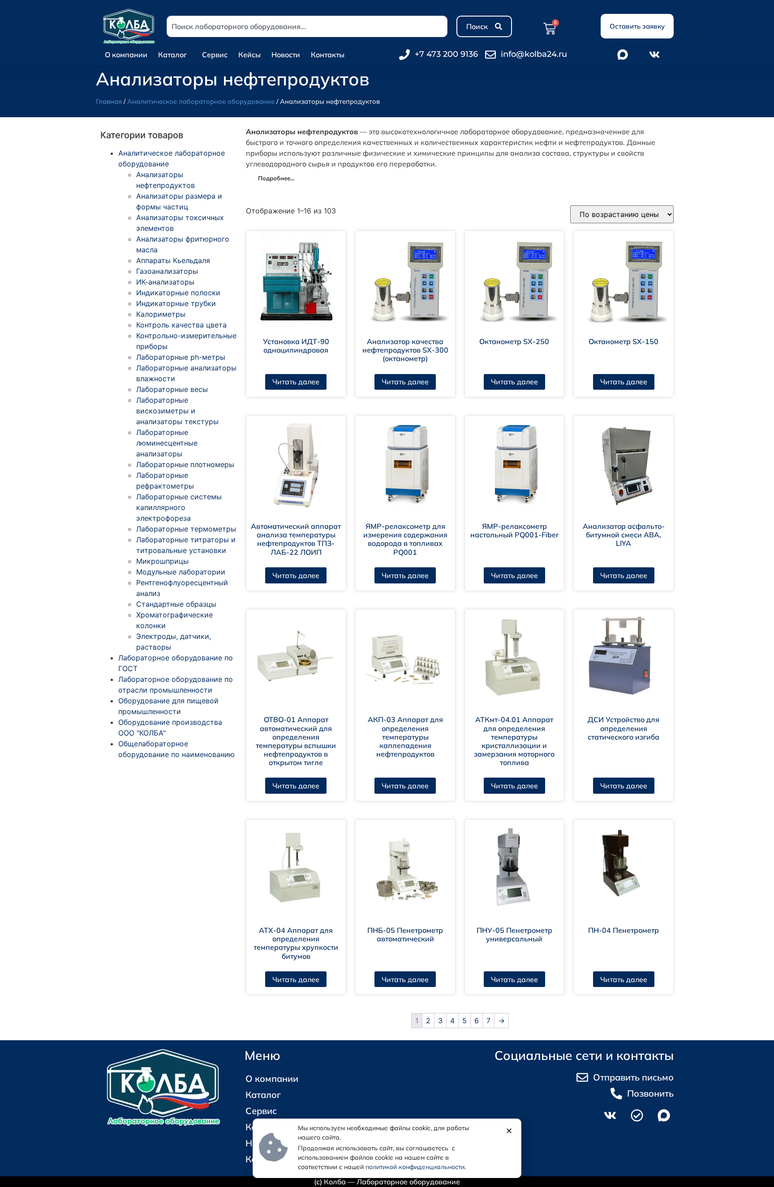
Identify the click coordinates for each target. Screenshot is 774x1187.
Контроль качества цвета (181, 324)
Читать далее (295, 381)
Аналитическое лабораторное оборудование (201, 101)
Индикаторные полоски (178, 292)
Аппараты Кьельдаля (173, 260)
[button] (509, 1130)
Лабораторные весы (172, 389)
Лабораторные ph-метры (180, 357)
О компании (126, 54)
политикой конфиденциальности (415, 1167)
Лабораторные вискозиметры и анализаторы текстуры (177, 411)
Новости (285, 54)
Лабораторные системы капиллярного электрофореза (179, 507)
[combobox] (307, 26)
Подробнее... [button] (276, 178)
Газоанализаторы (167, 271)
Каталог (172, 54)
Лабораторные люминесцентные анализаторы (167, 443)
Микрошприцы (162, 561)
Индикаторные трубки (176, 303)
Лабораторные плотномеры (185, 464)
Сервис (215, 54)
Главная (109, 101)
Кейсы (249, 54)
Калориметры (160, 314)
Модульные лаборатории (180, 571)
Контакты (327, 54)
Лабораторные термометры (186, 528)
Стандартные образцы (176, 604)
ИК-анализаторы (165, 281)
